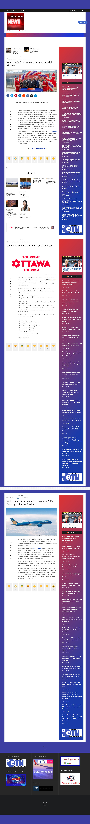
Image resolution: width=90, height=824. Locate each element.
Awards (34, 10)
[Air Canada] (8, 50)
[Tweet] (11, 95)
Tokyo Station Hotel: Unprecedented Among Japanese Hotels (34, 50)
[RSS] (79, 11)
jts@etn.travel (10, 189)
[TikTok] (74, 11)
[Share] (7, 95)
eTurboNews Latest (73, 83)
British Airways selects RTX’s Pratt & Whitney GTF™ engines (51, 182)
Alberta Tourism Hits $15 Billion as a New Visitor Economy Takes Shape (71, 180)
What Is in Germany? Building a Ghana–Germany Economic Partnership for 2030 (70, 88)
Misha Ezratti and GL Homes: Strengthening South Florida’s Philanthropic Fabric (70, 167)
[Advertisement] (45, 4)
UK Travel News (49, 179)
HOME (8, 35)
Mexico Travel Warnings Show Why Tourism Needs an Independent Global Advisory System (71, 139)
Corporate (17, 10)
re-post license (35, 148)
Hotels (31, 47)
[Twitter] (71, 11)
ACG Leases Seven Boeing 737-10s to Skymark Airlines (37, 181)
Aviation (28, 35)
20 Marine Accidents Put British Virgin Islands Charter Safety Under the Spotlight (72, 146)
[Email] (31, 95)
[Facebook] (69, 11)
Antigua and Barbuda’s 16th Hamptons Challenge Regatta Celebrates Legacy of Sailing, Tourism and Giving (72, 200)
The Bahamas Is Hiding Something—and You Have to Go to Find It (71, 160)
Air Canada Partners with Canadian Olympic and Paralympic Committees (17, 51)
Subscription (34, 35)
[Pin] (15, 95)
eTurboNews (18, 35)
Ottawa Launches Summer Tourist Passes (22, 227)
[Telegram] (78, 11)
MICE (23, 35)
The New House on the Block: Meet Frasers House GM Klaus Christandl (71, 186)
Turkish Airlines (53, 131)
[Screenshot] (25, 183)
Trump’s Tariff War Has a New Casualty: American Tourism (70, 107)
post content (43, 148)
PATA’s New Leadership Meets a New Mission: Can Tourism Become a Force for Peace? (72, 208)
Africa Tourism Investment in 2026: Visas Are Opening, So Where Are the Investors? (72, 114)
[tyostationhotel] (26, 49)
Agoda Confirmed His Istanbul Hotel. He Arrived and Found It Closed (72, 132)
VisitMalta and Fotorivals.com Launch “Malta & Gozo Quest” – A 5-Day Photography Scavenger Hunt (11, 215)
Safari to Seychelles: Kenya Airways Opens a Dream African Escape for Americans (71, 174)
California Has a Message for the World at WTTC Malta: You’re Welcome (71, 153)
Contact (40, 35)
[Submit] (23, 95)
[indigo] (12, 182)
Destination (8, 210)
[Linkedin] (76, 11)
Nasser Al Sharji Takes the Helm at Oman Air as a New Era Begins (71, 126)
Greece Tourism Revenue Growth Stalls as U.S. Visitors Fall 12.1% (71, 94)
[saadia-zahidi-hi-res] (25, 205)
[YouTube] (72, 11)
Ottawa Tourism (52, 279)
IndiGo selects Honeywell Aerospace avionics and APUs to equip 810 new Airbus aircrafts (11, 193)
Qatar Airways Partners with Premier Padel (41, 227)
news (14, 47)
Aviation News (22, 214)
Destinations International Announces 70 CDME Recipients (25, 196)
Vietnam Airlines (37, 548)
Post (13, 35)
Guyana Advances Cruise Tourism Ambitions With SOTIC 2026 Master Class (71, 193)
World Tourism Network (26, 10)
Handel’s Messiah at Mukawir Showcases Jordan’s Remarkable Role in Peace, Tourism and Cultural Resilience (72, 216)
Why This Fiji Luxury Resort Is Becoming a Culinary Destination (71, 120)
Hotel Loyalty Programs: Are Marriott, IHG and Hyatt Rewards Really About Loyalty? (71, 101)
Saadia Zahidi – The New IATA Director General (25, 216)
